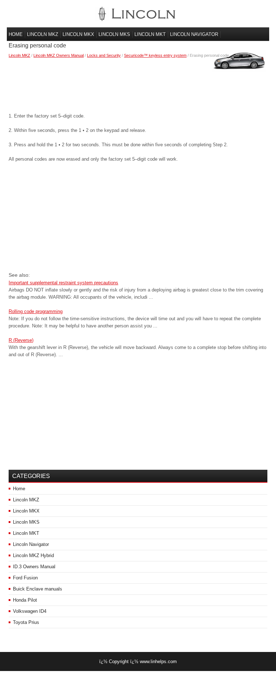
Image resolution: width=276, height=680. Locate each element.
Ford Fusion (25, 577)
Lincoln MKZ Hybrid (33, 555)
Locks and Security (104, 55)
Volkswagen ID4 (29, 611)
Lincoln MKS (114, 34)
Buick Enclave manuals (37, 589)
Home (16, 34)
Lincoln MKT (150, 34)
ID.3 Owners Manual (34, 566)
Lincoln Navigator (194, 34)
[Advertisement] (138, 83)
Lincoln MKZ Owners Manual (58, 55)
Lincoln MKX (78, 34)
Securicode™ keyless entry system (155, 55)
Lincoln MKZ (42, 34)
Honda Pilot (25, 600)
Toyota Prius (26, 622)
